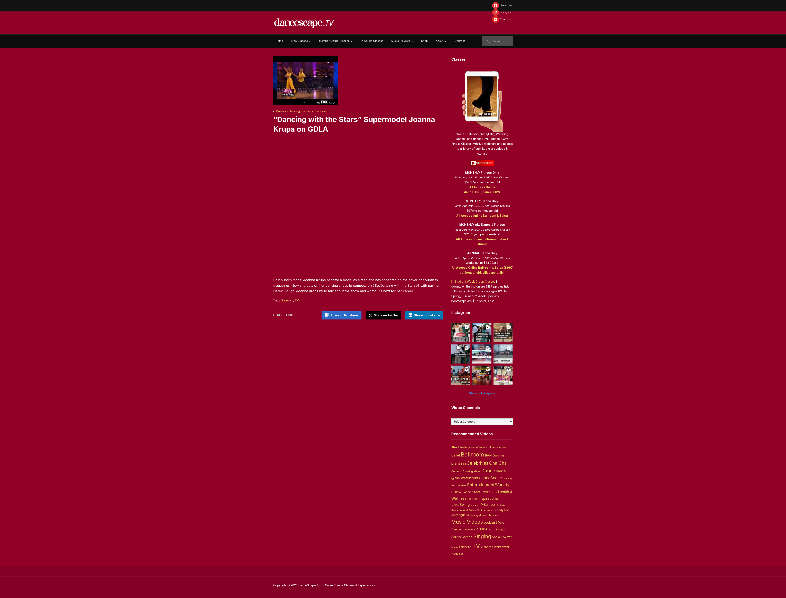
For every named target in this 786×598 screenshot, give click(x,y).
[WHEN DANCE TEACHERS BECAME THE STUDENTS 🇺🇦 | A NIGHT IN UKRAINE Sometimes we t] (460, 354)
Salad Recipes (497, 529)
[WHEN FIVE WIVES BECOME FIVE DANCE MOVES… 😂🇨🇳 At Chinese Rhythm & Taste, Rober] (503, 332)
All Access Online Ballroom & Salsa (482, 215)
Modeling (472, 515)
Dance (488, 470)
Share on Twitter (385, 315)
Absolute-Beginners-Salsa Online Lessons (478, 447)
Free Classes (299, 40)
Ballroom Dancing (288, 111)
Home (279, 40)
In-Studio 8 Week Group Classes (473, 281)
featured (481, 492)
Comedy (456, 471)
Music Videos (467, 522)
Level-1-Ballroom (484, 504)
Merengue (458, 515)
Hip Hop (473, 498)
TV (297, 300)
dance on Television (315, 111)
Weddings (457, 553)
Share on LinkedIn (427, 315)
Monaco (483, 515)
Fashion (467, 492)
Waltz (505, 547)
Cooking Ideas (471, 471)
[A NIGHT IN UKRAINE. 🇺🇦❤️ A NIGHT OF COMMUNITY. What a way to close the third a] (481, 375)
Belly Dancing (494, 455)
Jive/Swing (460, 504)
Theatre (464, 547)
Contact (460, 40)
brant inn (458, 463)
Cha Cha (498, 463)
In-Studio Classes (372, 40)
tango (454, 547)
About (439, 40)
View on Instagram (482, 393)
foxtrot (493, 492)
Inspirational (488, 498)
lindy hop (503, 510)
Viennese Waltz (491, 547)
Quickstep (469, 529)
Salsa (456, 537)
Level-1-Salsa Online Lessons (478, 510)
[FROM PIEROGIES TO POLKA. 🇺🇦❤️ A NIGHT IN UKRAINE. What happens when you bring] (460, 375)
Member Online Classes (334, 40)
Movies (493, 515)
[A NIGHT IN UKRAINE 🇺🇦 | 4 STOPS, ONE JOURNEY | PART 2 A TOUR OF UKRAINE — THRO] (481, 354)
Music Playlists (400, 40)
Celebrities (477, 463)
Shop (424, 40)
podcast (490, 522)
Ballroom (287, 300)
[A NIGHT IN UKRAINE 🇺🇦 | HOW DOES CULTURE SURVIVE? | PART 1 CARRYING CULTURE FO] (503, 354)
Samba (467, 537)
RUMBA (482, 529)
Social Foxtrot (502, 537)
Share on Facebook (344, 315)
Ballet (455, 455)
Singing (482, 536)
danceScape (490, 477)
